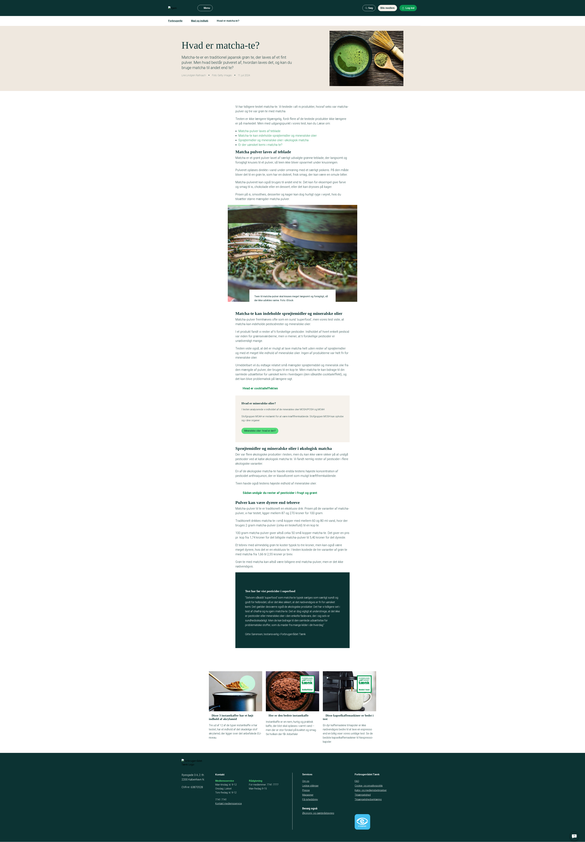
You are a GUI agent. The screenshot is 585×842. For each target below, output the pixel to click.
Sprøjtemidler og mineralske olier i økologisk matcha (273, 140)
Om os (305, 781)
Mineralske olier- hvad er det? (260, 430)
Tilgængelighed (363, 794)
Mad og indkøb (199, 20)
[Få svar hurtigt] (574, 836)
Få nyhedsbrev (310, 799)
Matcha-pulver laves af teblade (259, 131)
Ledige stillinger (310, 785)
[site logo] (180, 8)
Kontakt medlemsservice (228, 803)
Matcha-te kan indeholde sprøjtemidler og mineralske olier (277, 135)
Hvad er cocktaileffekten (260, 388)
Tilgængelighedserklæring (368, 799)
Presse (306, 790)
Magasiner (307, 794)
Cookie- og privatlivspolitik (369, 785)
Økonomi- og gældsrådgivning (318, 813)
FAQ (357, 781)
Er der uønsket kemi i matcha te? (260, 145)
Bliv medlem (387, 8)
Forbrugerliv (175, 20)
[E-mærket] (362, 822)
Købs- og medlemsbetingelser (371, 790)
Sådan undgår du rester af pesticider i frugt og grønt (280, 493)
